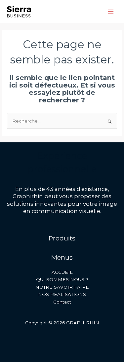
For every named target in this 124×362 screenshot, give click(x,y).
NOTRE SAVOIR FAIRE (62, 287)
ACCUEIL (62, 272)
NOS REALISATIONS (62, 294)
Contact (62, 302)
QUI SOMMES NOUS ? (62, 279)
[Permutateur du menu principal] (111, 11)
